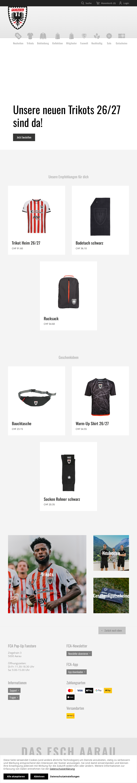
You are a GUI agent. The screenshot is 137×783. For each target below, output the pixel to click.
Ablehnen (39, 776)
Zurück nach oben (113, 630)
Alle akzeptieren (16, 776)
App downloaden (75, 672)
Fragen (13, 697)
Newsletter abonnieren (78, 654)
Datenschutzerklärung (62, 768)
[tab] (106, 3)
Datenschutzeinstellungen (65, 776)
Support (13, 690)
